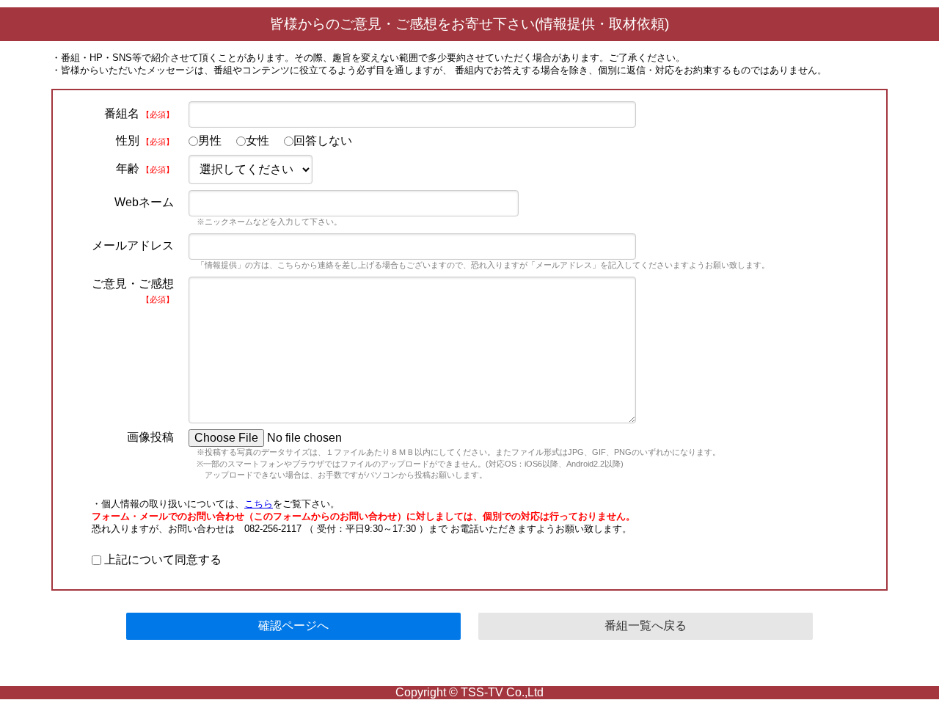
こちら (258, 503)
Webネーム (144, 202)
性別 (145, 140)
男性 (210, 140)
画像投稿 (150, 437)
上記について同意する (161, 559)
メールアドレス (133, 245)
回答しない (322, 140)
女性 (257, 140)
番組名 (139, 113)
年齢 (145, 168)
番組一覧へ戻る (645, 625)
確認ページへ (293, 625)
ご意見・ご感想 (133, 290)
